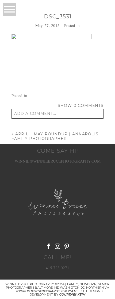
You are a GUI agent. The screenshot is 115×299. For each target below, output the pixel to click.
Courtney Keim (72, 294)
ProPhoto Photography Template (46, 291)
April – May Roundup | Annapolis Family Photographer (54, 136)
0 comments (80, 105)
